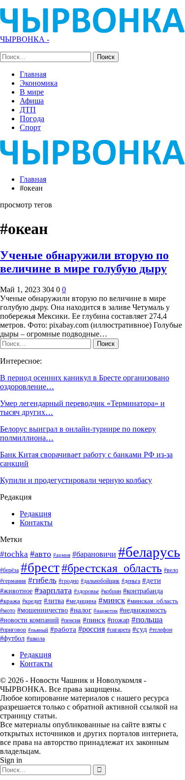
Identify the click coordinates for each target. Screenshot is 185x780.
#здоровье (86, 591)
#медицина (81, 601)
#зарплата (53, 590)
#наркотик (105, 610)
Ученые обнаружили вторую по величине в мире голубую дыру (84, 262)
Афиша (32, 101)
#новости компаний (29, 620)
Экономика (39, 83)
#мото (7, 611)
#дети (151, 580)
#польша (147, 619)
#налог (81, 610)
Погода (32, 118)
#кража (10, 601)
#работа (63, 629)
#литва (54, 601)
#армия (61, 555)
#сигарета (118, 629)
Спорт (30, 127)
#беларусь (149, 552)
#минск (111, 600)
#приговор (13, 629)
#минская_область (152, 601)
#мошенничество (42, 610)
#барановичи (94, 554)
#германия (13, 580)
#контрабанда (143, 591)
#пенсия (71, 620)
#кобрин (111, 591)
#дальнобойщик (100, 580)
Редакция (35, 513)
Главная (33, 74)
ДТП (28, 109)
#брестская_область (112, 568)
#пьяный (38, 630)
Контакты (36, 522)
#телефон (160, 630)
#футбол (12, 638)
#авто (40, 554)
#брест (40, 567)
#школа (36, 639)
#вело (171, 570)
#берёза (9, 570)
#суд (139, 629)
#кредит (32, 601)
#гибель (42, 580)
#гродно (69, 580)
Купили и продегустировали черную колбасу (76, 480)
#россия (91, 629)
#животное (16, 591)
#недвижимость (143, 610)
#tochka (14, 554)
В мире (32, 92)
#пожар (118, 620)
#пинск (94, 620)
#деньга (131, 580)
